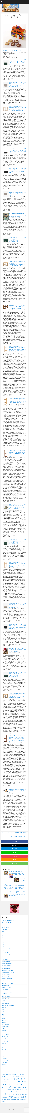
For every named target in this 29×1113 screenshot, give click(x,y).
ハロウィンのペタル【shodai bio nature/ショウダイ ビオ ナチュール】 (19, 891)
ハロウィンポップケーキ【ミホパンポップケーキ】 (19, 876)
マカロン (6, 1094)
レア (3, 1047)
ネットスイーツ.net (19, 1109)
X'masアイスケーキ (6, 935)
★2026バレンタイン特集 (7, 970)
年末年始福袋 (5, 989)
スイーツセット (5, 1024)
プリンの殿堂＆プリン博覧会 (10, 1089)
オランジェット (18, 1077)
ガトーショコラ (5, 1034)
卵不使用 (11, 1097)
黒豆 (4, 1101)
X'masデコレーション (6, 946)
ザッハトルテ (5, 1036)
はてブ (15, 848)
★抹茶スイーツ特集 (6, 1001)
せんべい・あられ (6, 974)
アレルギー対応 (5, 952)
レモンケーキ (22, 1094)
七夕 (26, 1094)
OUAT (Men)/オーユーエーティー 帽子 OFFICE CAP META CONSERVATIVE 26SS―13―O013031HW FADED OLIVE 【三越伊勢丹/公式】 (17, 506)
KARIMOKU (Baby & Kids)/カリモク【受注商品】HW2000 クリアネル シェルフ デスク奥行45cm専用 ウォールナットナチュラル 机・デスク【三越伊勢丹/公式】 (17, 453)
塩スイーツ (18, 1097)
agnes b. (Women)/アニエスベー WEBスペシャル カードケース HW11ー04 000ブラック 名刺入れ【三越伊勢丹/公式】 (17, 170)
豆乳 (21, 1099)
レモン (17, 1094)
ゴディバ (6, 1082)
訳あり (18, 1099)
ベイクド (4, 1045)
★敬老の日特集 (5, 1003)
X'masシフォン (5, 940)
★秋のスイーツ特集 (6, 1012)
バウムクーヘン (5, 1049)
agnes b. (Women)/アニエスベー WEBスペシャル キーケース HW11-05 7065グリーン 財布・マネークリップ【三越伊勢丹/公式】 (17, 674)
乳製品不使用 (5, 1097)
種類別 (3, 1014)
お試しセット (5, 1016)
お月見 (11, 1074)
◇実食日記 (4, 929)
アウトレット (7, 1077)
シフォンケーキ (5, 1022)
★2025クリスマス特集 (7, 934)
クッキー (17, 1079)
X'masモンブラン (5, 950)
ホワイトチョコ (13, 1091)
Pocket (15, 856)
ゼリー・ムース (5, 1026)
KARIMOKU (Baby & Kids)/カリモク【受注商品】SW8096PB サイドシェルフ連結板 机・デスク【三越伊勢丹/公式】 (17, 790)
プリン (3, 1056)
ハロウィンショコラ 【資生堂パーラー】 (18, 836)
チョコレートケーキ (6, 1033)
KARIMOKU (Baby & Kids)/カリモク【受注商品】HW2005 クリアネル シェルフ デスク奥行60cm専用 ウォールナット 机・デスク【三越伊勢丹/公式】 (17, 738)
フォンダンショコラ (6, 1039)
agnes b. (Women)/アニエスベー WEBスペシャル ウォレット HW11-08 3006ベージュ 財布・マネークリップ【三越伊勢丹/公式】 (17, 84)
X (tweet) (15, 845)
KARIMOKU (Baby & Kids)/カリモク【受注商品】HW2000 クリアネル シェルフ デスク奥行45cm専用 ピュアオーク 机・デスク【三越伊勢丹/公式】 (17, 348)
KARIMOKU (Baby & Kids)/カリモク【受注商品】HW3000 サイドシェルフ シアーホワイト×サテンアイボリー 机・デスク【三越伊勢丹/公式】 (17, 108)
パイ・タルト (5, 1052)
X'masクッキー (5, 938)
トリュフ (4, 1030)
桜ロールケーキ (5, 1007)
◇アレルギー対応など (7, 922)
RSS (15, 859)
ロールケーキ (5, 1060)
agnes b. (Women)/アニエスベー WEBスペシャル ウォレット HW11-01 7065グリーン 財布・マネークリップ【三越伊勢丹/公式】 (17, 542)
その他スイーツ (5, 1018)
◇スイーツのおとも (6, 925)
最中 (8, 1099)
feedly (15, 863)
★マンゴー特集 (5, 998)
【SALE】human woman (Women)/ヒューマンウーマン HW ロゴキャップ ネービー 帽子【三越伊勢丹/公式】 (17, 215)
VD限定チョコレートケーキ (8, 972)
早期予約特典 (5, 959)
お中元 (8, 1074)
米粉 (15, 1099)
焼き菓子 (4, 1064)
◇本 (3, 931)
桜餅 (3, 1009)
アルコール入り (5, 976)
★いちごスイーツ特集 (7, 992)
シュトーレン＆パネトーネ (8, 954)
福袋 (12, 1099)
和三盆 (15, 1097)
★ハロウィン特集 (6, 996)
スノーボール (8, 1085)
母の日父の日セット (6, 965)
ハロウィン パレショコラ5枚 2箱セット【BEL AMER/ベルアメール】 (17, 886)
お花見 (15, 1074)
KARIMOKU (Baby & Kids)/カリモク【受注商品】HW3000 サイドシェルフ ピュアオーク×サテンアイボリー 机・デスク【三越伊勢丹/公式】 (17, 264)
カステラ (4, 1020)
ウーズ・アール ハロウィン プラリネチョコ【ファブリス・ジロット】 (14, 833)
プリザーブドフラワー (7, 963)
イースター (13, 1077)
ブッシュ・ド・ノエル (7, 957)
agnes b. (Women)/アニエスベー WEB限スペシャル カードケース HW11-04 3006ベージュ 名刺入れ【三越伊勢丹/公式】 (17, 193)
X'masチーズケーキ (6, 944)
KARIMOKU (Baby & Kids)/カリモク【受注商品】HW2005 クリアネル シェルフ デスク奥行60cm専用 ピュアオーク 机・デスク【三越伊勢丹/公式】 (17, 400)
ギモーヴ (11, 1079)
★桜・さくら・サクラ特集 (8, 1005)
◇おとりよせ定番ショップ (8, 920)
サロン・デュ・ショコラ (12, 1082)
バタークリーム (9, 1087)
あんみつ (4, 1074)
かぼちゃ (20, 1074)
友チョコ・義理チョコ (7, 978)
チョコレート (5, 1028)
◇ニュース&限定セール (7, 927)
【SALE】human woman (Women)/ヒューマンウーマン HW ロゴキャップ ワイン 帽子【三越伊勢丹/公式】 (17, 650)
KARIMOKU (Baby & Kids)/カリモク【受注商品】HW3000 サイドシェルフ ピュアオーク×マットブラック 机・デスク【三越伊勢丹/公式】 (17, 695)
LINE (15, 852)
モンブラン (4, 1058)
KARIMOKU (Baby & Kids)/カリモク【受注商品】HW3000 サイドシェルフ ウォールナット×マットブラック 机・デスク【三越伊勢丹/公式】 (17, 306)
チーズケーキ (5, 1041)
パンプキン (18, 1087)
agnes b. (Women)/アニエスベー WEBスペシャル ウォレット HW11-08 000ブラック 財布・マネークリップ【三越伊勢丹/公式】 (17, 626)
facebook (15, 841)
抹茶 (22, 1097)
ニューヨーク (5, 1043)
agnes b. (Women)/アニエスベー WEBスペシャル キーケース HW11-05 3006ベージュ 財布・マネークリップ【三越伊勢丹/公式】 (17, 605)
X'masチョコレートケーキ (7, 942)
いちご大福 (4, 993)
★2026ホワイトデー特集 (7, 983)
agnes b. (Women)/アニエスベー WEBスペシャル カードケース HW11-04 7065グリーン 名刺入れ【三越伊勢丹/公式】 (17, 62)
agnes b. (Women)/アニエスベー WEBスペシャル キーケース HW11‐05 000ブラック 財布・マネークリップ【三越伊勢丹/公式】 (17, 151)
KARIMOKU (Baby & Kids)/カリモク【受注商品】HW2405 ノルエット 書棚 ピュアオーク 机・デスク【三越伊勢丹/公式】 (17, 564)
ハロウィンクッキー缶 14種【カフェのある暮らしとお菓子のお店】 (16, 872)
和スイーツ (4, 1062)
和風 (3, 980)
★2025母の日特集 (6, 961)
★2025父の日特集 (6, 968)
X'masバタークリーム (6, 948)
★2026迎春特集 (5, 985)
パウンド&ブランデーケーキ (8, 1054)
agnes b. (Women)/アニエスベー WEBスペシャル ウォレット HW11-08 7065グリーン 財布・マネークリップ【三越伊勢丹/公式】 (17, 240)
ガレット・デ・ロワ (6, 987)
